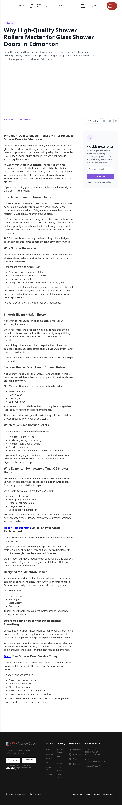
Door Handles (60, 776)
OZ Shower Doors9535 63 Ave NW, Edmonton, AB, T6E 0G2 (94, 752)
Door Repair (82, 6)
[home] (7, 6)
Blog (45, 6)
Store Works (59, 762)
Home (48, 749)
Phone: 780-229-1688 (94, 766)
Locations (73, 6)
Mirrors (59, 756)
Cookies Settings (109, 794)
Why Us (39, 6)
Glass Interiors (60, 769)
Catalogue (63, 6)
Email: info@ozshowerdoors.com (95, 760)
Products (53, 6)
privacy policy (105, 182)
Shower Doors (60, 750)
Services (49, 758)
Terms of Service (93, 794)
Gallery (48, 763)
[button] (92, 6)
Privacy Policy (77, 794)
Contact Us (49, 768)
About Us (32, 6)
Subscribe (28, 759)
